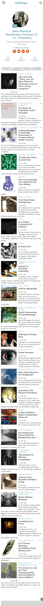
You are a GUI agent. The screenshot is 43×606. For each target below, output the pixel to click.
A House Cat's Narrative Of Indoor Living (27, 479)
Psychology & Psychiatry (28, 128)
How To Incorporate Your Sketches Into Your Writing (27, 182)
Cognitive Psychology (27, 155)
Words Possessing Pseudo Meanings (27, 313)
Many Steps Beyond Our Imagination (28, 373)
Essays (21, 219)
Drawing (21, 177)
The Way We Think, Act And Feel (27, 158)
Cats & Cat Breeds (25, 74)
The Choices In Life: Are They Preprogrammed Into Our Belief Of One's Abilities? (27, 572)
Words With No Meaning (25, 498)
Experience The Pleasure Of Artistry (27, 391)
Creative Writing (24, 430)
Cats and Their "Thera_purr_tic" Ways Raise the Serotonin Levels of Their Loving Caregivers (27, 83)
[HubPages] (21, 3)
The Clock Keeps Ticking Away (26, 201)
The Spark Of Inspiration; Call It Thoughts (26, 110)
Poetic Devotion (26, 352)
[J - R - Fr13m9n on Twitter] (18, 51)
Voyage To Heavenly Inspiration (23, 268)
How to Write (23, 286)
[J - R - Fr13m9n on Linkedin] (23, 51)
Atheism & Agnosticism (27, 369)
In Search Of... (25, 246)
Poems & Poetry (24, 197)
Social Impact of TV (25, 541)
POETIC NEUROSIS (27, 289)
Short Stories (24, 387)
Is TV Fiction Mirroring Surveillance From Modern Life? (27, 547)
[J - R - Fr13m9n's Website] (27, 51)
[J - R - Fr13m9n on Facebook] (14, 51)
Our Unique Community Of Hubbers (25, 224)
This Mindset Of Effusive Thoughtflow (25, 457)
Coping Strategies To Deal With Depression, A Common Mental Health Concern (27, 135)
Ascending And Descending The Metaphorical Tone (27, 435)
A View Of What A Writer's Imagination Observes (27, 414)
